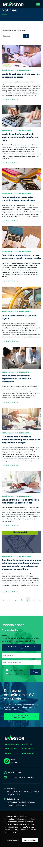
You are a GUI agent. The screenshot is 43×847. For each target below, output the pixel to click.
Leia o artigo (9, 99)
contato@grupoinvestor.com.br (20, 777)
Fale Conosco (15, 761)
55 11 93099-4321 (15, 773)
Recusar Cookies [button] (13, 840)
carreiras (28, 753)
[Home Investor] (13, 4)
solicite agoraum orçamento (19, 717)
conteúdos (11, 749)
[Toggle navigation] (38, 4)
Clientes (27, 744)
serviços (27, 749)
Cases (8, 753)
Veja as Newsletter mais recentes (21, 646)
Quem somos (12, 744)
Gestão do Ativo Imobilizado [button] (14, 30)
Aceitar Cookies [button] (30, 840)
